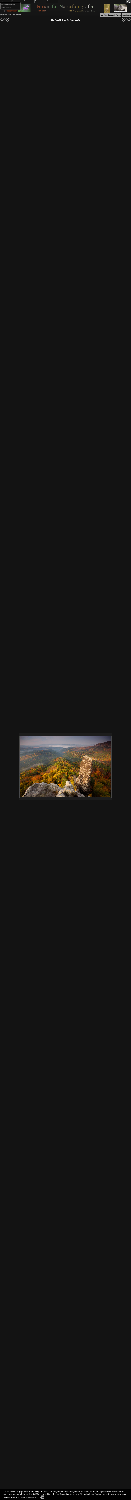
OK (42, 1497)
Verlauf (118, 15)
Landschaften (17, 14)
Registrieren (6, 7)
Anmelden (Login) (8, 4)
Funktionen (126, 15)
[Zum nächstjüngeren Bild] (2, 19)
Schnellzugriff (109, 15)
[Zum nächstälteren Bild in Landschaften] (123, 19)
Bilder (9, 14)
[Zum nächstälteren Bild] (128, 19)
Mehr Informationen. (33, 1497)
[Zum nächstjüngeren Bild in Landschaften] (7, 19)
